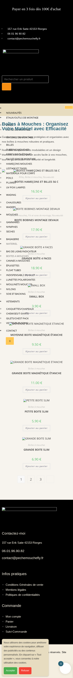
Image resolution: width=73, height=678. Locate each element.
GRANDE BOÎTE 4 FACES (36, 258)
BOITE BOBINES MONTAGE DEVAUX (36, 220)
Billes (21, 177)
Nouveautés (48, 177)
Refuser (25, 670)
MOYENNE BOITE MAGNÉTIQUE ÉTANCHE (36, 335)
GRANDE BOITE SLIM (36, 449)
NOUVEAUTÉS (14, 112)
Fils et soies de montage (39, 215)
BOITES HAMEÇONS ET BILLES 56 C (36, 181)
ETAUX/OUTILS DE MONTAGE (22, 117)
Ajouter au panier (36, 198)
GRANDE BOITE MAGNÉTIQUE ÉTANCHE (36, 373)
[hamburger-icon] (69, 107)
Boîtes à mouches (33, 177)
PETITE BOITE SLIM (36, 411)
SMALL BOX (36, 296)
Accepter (10, 670)
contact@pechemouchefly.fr (22, 558)
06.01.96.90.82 (13, 551)
